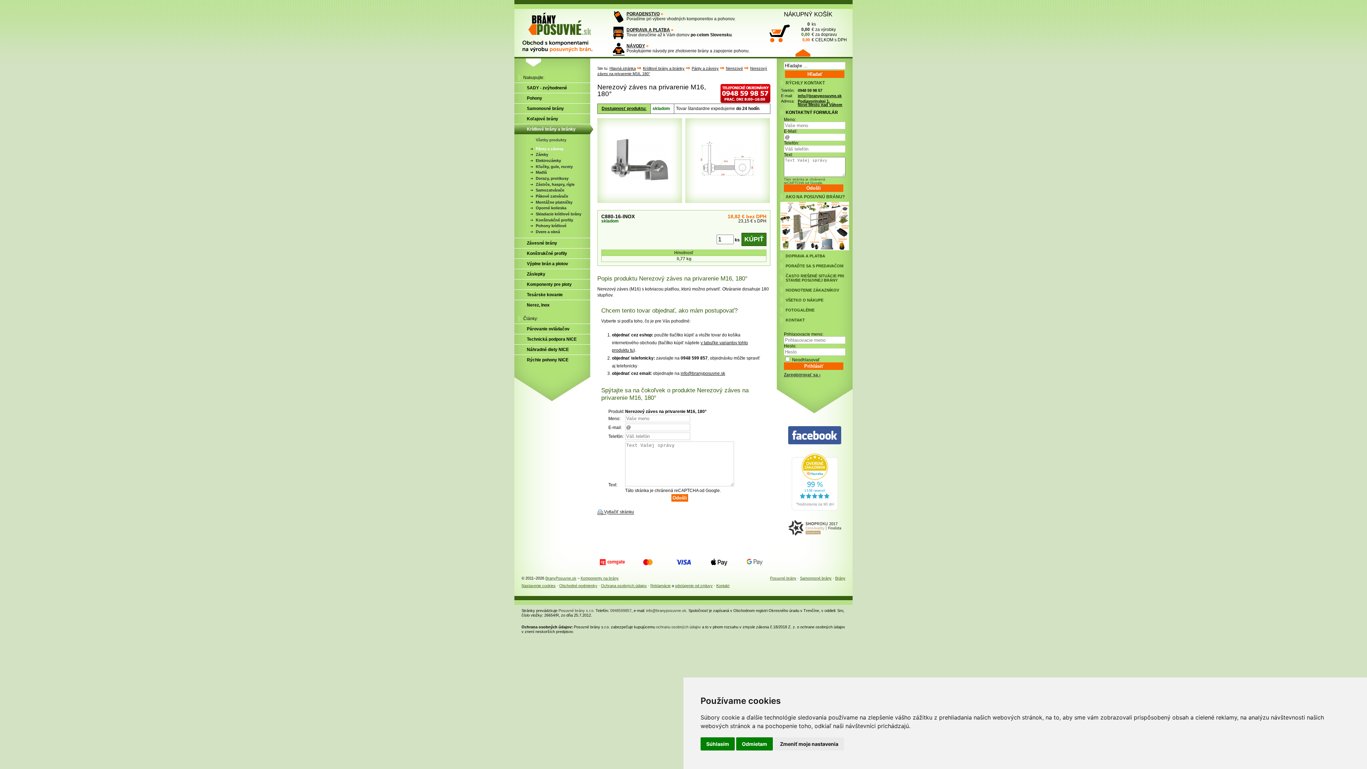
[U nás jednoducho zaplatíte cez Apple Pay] (719, 562)
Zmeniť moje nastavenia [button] (809, 744)
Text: (788, 154)
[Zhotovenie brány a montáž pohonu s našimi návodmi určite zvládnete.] (619, 49)
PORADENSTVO (643, 13)
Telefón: (791, 143)
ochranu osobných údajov (678, 627)
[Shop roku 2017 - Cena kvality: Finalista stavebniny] (815, 528)
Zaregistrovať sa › (802, 374)
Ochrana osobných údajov (624, 586)
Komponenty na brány (600, 578)
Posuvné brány (783, 578)
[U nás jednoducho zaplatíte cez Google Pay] (754, 562)
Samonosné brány (816, 578)
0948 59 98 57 (810, 90)
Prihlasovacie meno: (803, 334)
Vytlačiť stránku (619, 512)
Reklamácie (660, 586)
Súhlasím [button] (717, 744)
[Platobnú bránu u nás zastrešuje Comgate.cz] (612, 562)
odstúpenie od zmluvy (694, 586)
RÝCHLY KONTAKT (805, 82)
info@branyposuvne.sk (703, 373)
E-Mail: (790, 131)
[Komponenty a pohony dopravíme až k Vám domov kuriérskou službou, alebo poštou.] (619, 33)
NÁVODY (636, 45)
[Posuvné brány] (562, 29)
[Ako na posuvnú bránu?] (814, 248)
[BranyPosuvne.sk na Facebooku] (815, 435)
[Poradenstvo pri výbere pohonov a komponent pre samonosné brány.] (619, 17)
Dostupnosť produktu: (624, 108)
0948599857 (621, 610)
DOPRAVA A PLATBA (648, 29)
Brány (840, 578)
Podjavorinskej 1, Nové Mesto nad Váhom (820, 103)
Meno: (790, 119)
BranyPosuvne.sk (560, 578)
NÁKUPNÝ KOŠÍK (808, 14)
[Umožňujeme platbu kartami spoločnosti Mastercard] (648, 562)
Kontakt (722, 586)
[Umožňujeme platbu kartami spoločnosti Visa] (683, 562)
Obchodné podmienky (578, 586)
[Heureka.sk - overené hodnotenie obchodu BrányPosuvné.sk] (815, 509)
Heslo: (790, 346)
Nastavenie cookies (539, 586)
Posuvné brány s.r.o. (577, 610)
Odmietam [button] (754, 744)
